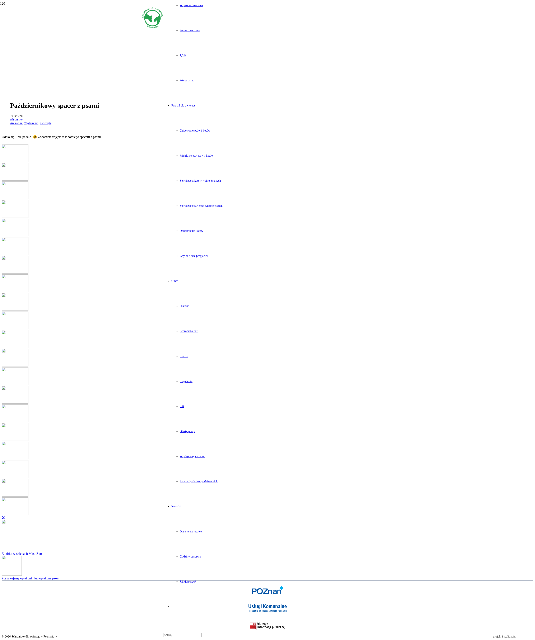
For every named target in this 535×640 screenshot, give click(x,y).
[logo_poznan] (267, 590)
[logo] (152, 27)
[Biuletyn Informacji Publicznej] (267, 626)
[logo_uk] (267, 608)
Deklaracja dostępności (72, 636)
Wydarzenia (31, 123)
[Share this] (3, 517)
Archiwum (16, 123)
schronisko (16, 119)
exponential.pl (525, 636)
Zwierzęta (45, 123)
